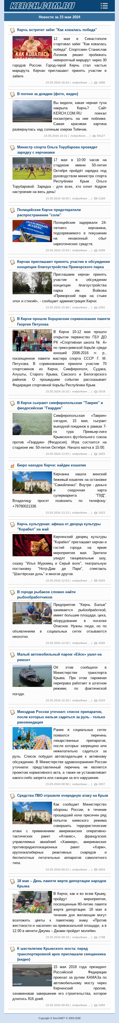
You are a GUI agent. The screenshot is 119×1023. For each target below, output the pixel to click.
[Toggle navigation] (104, 6)
